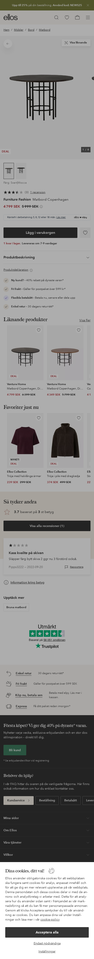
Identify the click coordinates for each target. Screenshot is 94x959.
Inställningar (47, 951)
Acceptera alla (47, 932)
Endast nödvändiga (47, 943)
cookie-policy (50, 919)
